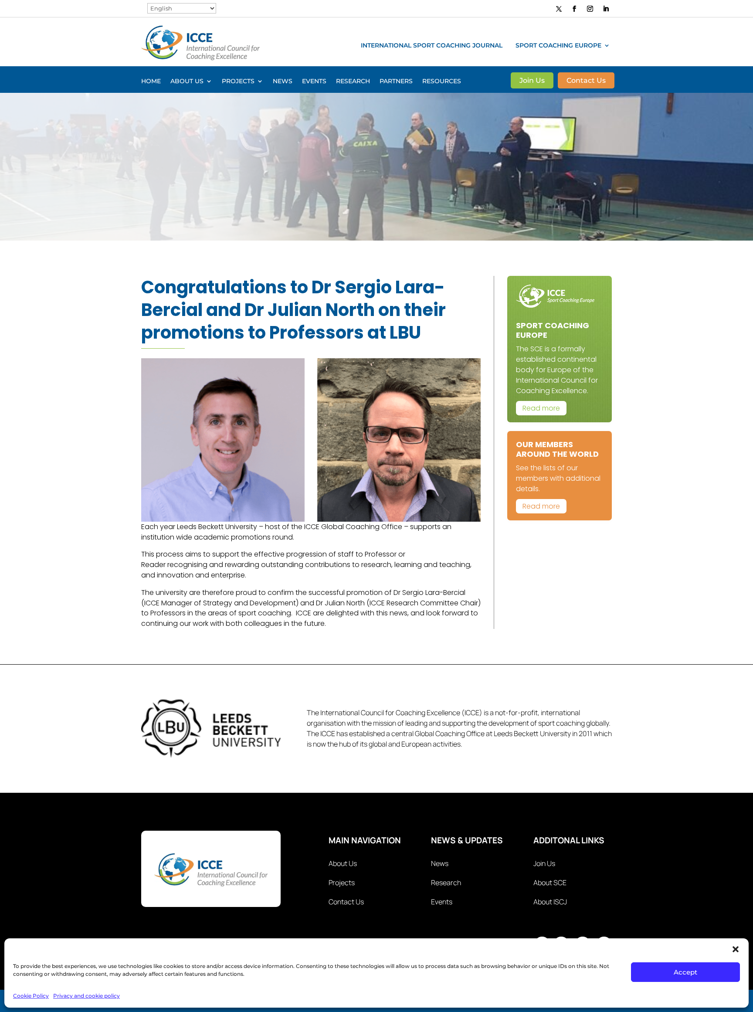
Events (314, 81)
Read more (541, 408)
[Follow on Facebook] (574, 9)
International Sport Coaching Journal (431, 45)
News (282, 81)
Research (353, 81)
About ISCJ (550, 902)
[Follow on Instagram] (590, 9)
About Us (187, 81)
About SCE (549, 882)
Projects (238, 81)
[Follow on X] (559, 8)
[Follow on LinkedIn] (606, 9)
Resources (441, 81)
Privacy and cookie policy (86, 995)
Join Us (532, 81)
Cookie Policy (31, 995)
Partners (396, 81)
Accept (685, 972)
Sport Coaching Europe (558, 45)
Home (151, 81)
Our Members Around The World (557, 449)
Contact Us (586, 81)
